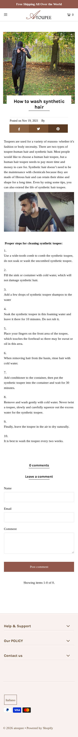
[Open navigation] (10, 14)
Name (8, 488)
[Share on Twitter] (38, 128)
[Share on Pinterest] (58, 128)
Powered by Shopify (40, 728)
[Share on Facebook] (19, 128)
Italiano (10, 700)
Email (7, 508)
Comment (10, 529)
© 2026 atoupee (13, 728)
